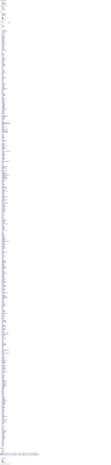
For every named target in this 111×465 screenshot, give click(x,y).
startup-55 (3, 382)
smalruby (3, 367)
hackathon (3, 195)
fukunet (3, 171)
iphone (3, 225)
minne (3, 274)
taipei (3, 390)
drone (3, 139)
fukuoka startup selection (5, 175)
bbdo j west (3, 77)
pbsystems (3, 311)
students (3, 387)
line (2, 253)
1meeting (3, 49)
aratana (3, 67)
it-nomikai (3, 226)
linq (2, 255)
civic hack (3, 93)
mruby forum (4, 288)
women (3, 435)
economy (3, 143)
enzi (2, 150)
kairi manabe (4, 237)
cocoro (3, 99)
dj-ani (3, 134)
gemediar (3, 184)
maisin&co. (3, 260)
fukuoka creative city (5, 173)
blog (2, 79)
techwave (3, 401)
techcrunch (3, 398)
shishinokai (3, 361)
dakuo (3, 125)
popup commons (4, 326)
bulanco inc (3, 83)
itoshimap (3, 227)
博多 (2, 34)
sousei (3, 373)
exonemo (3, 154)
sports (3, 375)
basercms (3, 76)
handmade (3, 198)
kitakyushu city (4, 244)
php (2, 319)
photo (3, 318)
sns (2, 370)
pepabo (3, 315)
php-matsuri (3, 320)
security (3, 352)
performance (4, 316)
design (3, 128)
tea (2, 395)
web (2, 429)
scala (2, 347)
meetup (3, 270)
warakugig (3, 42)
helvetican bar (4, 203)
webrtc (3, 433)
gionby (3, 185)
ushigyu (3, 417)
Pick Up (3, 25)
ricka (2, 336)
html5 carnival (4, 210)
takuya (3, 393)
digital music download (5, 131)
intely (3, 222)
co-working (3, 98)
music (3, 290)
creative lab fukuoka (5, 115)
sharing (3, 358)
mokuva (3, 280)
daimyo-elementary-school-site (6, 123)
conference (3, 107)
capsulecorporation (4, 88)
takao (3, 392)
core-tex (3, 110)
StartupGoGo (4, 385)
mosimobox (3, 282)
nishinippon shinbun (5, 297)
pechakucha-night (4, 313)
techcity (3, 397)
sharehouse (3, 39)
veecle (3, 418)
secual (3, 351)
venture (3, 421)
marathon (3, 264)
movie (3, 287)
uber (2, 412)
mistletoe (3, 276)
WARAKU (3, 35)
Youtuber (3, 38)
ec (2, 142)
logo (2, 256)
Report (3, 26)
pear (2, 312)
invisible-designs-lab (5, 223)
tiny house (3, 404)
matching (3, 268)
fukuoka (3, 172)
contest (3, 108)
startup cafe (3, 380)
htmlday (3, 211)
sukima (3, 388)
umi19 (3, 413)
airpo (2, 57)
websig (3, 434)
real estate (3, 328)
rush (2, 340)
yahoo (3, 439)
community (3, 104)
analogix (3, 61)
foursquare (3, 167)
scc (2, 348)
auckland (3, 70)
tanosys (3, 394)
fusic (2, 179)
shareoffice (3, 357)
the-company (4, 403)
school (3, 349)
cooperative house (4, 109)
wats (2, 428)
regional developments (5, 332)
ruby (2, 339)
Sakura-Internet (4, 343)
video (3, 422)
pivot (2, 323)
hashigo (3, 201)
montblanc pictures (4, 281)
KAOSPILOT (4, 30)
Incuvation (3, 219)
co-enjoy (3, 97)
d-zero (3, 119)
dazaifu (3, 127)
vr (2, 426)
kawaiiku (3, 240)
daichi (3, 121)
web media (3, 432)
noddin (3, 299)
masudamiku (4, 267)
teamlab (3, 396)
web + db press (4, 430)
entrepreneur (4, 148)
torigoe (3, 406)
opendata (3, 304)
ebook (3, 141)
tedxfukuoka (4, 402)
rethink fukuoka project (5, 334)
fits (2, 163)
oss (2, 309)
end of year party (4, 145)
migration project (4, 273)
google (3, 191)
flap (2, 164)
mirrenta (3, 275)
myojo (3, 291)
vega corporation (4, 419)
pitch (2, 322)
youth (3, 443)
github (3, 186)
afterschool (3, 54)
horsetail (3, 208)
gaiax (3, 181)
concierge (3, 106)
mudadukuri (3, 289)
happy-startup (4, 200)
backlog (3, 73)
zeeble (3, 444)
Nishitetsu (3, 298)
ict (2, 213)
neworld (3, 294)
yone (2, 440)
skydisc (3, 364)
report (3, 333)
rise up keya (3, 337)
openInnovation (4, 305)
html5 (3, 209)
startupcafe (3, 384)
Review (3, 335)
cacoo (3, 85)
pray (2, 327)
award (3, 72)
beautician (3, 78)
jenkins (3, 233)
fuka (2, 169)
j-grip (3, 229)
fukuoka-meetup (4, 177)
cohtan (3, 101)
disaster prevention (4, 132)
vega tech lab (4, 420)
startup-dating (4, 383)
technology (3, 400)
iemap (3, 215)
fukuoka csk (3, 174)
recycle (3, 331)
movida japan (4, 285)
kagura (3, 236)
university (3, 415)
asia (2, 68)
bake (2, 74)
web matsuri (3, 431)
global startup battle (4, 187)
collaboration (4, 102)
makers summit (4, 262)
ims (2, 218)
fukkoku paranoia (4, 170)
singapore (3, 363)
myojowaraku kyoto (5, 292)
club (2, 96)
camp (3, 45)
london (3, 257)
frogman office (4, 168)
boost (3, 81)
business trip (3, 84)
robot (3, 338)
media (3, 269)
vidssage (3, 423)
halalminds (3, 197)
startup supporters (4, 381)
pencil (3, 314)
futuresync (3, 180)
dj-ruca (3, 135)
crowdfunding (4, 116)
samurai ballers (4, 344)
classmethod (3, 94)
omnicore (3, 302)
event (3, 151)
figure (3, 162)
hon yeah (3, 206)
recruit (3, 330)
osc (2, 308)
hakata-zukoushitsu (4, 196)
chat (2, 92)
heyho (3, 204)
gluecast (3, 189)
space (3, 374)
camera (3, 87)
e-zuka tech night (4, 140)
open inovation (4, 303)
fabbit (3, 157)
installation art (4, 221)
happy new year (4, 199)
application (3, 65)
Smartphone (3, 369)
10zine (3, 48)
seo (2, 355)
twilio (3, 409)
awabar (3, 71)
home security (4, 205)
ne (2, 293)
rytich (3, 341)
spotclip (3, 376)
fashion (3, 159)
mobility (3, 279)
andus (3, 62)
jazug (3, 232)
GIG (2, 27)
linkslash (3, 254)
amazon (3, 60)
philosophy (3, 317)
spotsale (3, 377)
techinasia (3, 399)
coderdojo (3, 100)
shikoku (3, 359)
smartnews (3, 368)
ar (2, 66)
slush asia (3, 366)
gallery (3, 182)
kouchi (3, 249)
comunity (3, 105)
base (2, 75)
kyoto (3, 251)
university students (4, 416)
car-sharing (3, 89)
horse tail (3, 207)
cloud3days (3, 95)
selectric (3, 354)
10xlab (3, 47)
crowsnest (3, 117)
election (3, 144)
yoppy (3, 441)
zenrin (3, 446)
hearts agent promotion (5, 202)
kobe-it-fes (3, 246)
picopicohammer (4, 321)
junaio (3, 235)
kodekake (3, 247)
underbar (3, 414)
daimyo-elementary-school (5, 122)
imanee (3, 217)
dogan (3, 136)
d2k (2, 120)
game (3, 183)
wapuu (3, 427)
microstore (3, 271)
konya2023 (3, 248)
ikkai (2, 216)
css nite (3, 118)
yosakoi (3, 442)
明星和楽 (3, 37)
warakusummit (4, 44)
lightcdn (3, 252)
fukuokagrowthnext (4, 178)
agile (2, 55)
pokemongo (3, 325)
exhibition (3, 153)
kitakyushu (3, 243)
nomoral (3, 300)
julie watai (3, 234)
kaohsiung (3, 238)
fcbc (2, 160)
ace (2, 52)
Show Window (4, 362)
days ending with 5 (4, 126)
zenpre (3, 445)
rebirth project (4, 329)
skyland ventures (4, 365)
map (2, 263)
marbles (3, 265)
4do (2, 51)
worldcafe (3, 438)
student (3, 386)
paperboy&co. (4, 310)
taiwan (3, 391)
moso (3, 283)
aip (2, 56)
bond (2, 80)
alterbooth (3, 59)
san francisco (4, 345)
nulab (3, 301)
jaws (2, 231)
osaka (3, 307)
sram (2, 378)
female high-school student (5, 161)
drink (3, 138)
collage (3, 103)
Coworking (3, 113)
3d (2, 50)
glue (2, 188)
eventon (3, 152)
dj (2, 133)
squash (3, 41)
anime (3, 63)
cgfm (2, 91)
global (3, 40)
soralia (3, 372)
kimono (3, 242)
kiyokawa (3, 245)
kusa (2, 250)
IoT (2, 224)
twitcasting (3, 410)
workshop (3, 437)
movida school (4, 286)
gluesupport (3, 190)
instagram (3, 220)
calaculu (3, 86)
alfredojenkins (4, 58)
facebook (3, 158)
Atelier (3, 69)
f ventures (3, 155)
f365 (2, 156)
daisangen (3, 124)
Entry (3, 149)
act (2, 53)
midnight (3, 272)
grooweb (3, 192)
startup (3, 379)
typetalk (3, 411)
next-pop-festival (4, 296)
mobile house (4, 278)
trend (2, 408)
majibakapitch (4, 261)
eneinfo (3, 146)
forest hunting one (4, 166)
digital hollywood (4, 130)
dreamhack (3, 137)
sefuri (3, 353)
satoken (3, 346)
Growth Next (4, 193)
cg (2, 90)
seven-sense (3, 356)
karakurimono (4, 239)
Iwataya (3, 228)
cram (2, 114)
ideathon (3, 214)
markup (3, 266)
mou (2, 284)
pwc (2, 43)
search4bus (3, 350)
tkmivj (3, 405)
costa (2, 112)
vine (2, 424)
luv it (2, 258)
